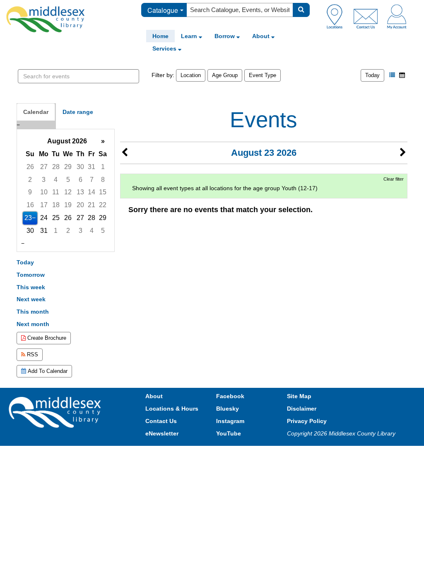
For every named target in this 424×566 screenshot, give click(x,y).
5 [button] (68, 179)
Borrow (225, 36)
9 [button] (30, 192)
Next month (33, 324)
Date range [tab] (78, 112)
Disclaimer (301, 408)
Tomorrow (31, 274)
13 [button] (80, 192)
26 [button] (30, 166)
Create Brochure (46, 338)
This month (33, 311)
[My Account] (396, 16)
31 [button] (91, 166)
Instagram (230, 421)
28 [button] (56, 166)
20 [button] (80, 204)
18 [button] (56, 204)
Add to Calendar (46, 371)
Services (165, 48)
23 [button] (28, 217)
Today (372, 75)
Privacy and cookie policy (175, 454)
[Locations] (337, 16)
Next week (31, 299)
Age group (225, 75)
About (261, 36)
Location (191, 75)
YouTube (228, 433)
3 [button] (44, 179)
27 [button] (44, 166)
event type (262, 75)
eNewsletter (161, 433)
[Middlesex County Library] (56, 412)
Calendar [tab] (35, 112)
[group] (65, 186)
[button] (392, 75)
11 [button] (55, 192)
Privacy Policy (307, 421)
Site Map (299, 396)
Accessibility (229, 454)
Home (160, 36)
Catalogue (162, 10)
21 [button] (91, 204)
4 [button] (56, 179)
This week (31, 287)
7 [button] (92, 179)
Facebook (230, 396)
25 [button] (56, 217)
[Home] (45, 19)
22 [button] (102, 204)
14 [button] (91, 192)
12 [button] (68, 192)
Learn (190, 36)
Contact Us (161, 421)
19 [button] (68, 204)
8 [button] (103, 179)
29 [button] (68, 166)
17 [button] (44, 204)
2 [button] (30, 179)
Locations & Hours (171, 408)
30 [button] (80, 166)
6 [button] (80, 179)
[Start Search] (301, 10)
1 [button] (103, 166)
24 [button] (44, 217)
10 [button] (44, 192)
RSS (31, 354)
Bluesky (227, 408)
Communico (266, 454)
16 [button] (30, 204)
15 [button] (102, 192)
